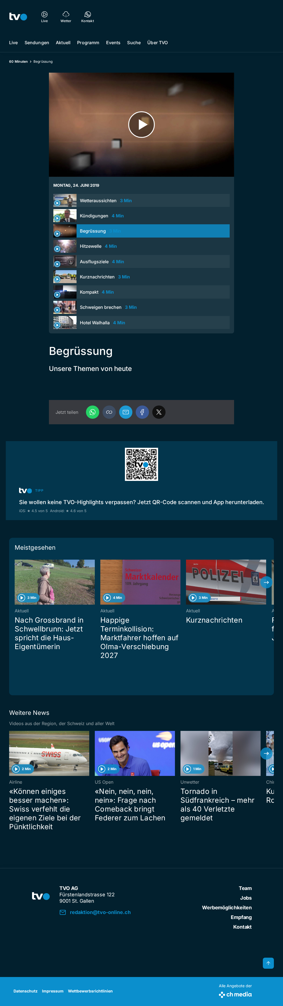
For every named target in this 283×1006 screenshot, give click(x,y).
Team (245, 888)
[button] (109, 412)
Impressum (53, 991)
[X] (159, 412)
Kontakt (242, 927)
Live (13, 42)
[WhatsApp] (92, 412)
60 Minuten (18, 61)
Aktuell (63, 42)
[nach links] (17, 582)
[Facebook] (142, 412)
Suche (134, 42)
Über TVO (157, 42)
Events (113, 42)
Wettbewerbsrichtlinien (90, 991)
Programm (88, 42)
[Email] (125, 412)
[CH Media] (235, 993)
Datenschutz (26, 991)
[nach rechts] (266, 582)
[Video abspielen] (141, 125)
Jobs (246, 898)
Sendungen (37, 42)
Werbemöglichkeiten (227, 907)
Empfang (241, 917)
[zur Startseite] (18, 16)
